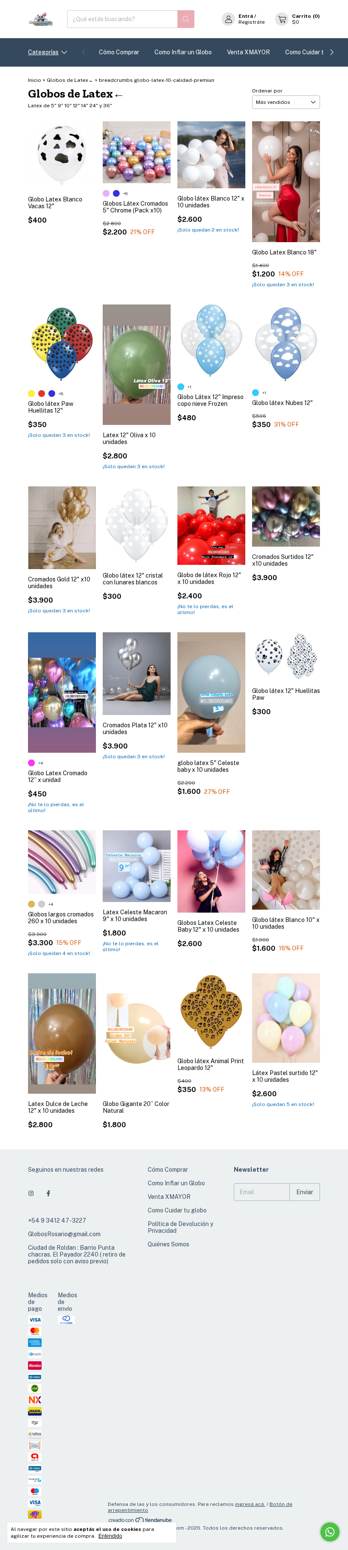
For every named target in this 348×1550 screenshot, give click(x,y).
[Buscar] (185, 19)
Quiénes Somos (168, 1244)
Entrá (246, 16)
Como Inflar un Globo (183, 52)
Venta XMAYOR (248, 52)
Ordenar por (267, 91)
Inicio (34, 80)
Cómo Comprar (119, 52)
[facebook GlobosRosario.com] (48, 1193)
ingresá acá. (250, 1504)
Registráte (252, 22)
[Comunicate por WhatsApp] (330, 1532)
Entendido (110, 1536)
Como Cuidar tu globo (314, 52)
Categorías (43, 52)
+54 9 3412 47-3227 (57, 1220)
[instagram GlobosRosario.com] (31, 1193)
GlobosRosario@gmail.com (64, 1234)
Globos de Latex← (70, 80)
